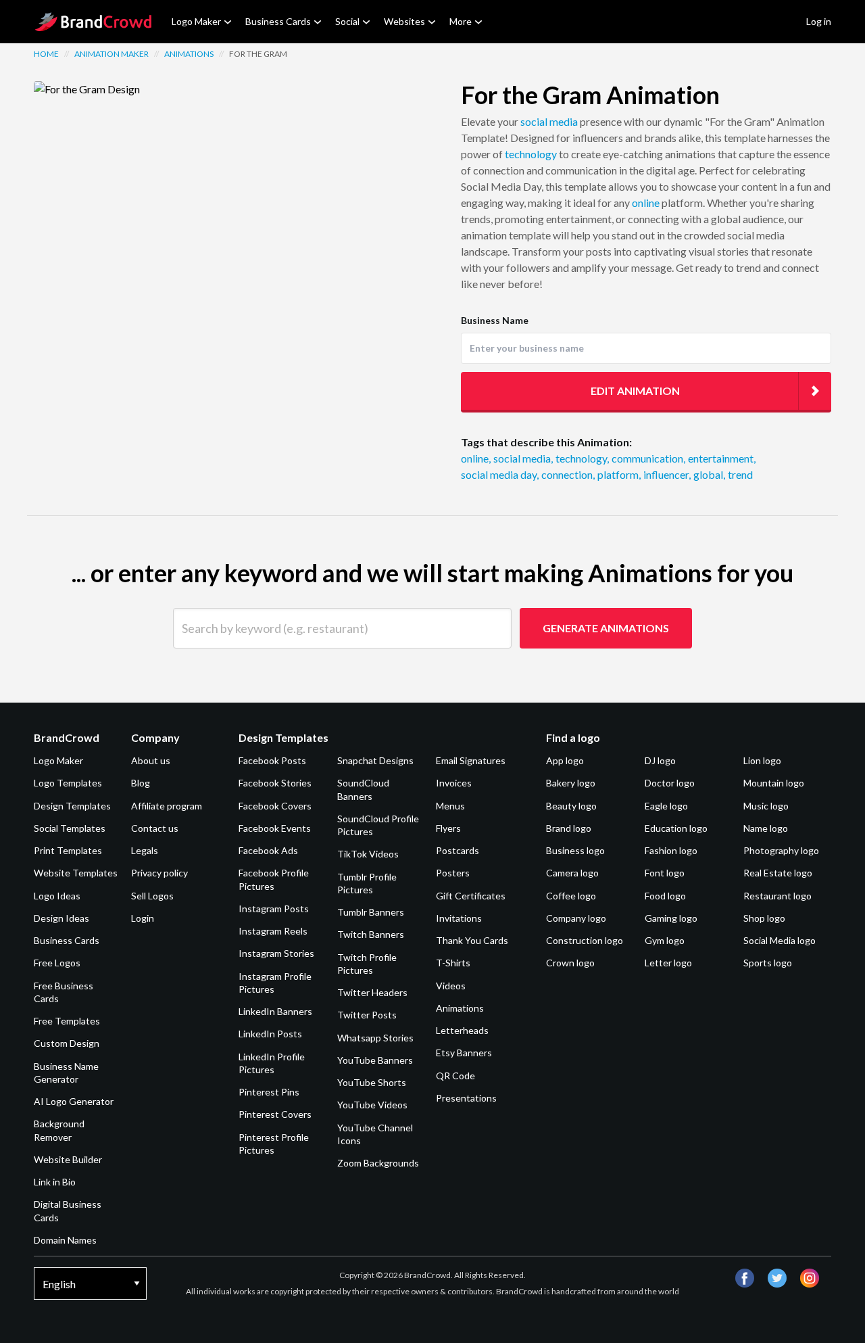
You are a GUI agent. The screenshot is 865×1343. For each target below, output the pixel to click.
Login (142, 918)
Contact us (154, 828)
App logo (565, 760)
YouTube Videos (372, 1104)
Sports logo (767, 962)
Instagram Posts (274, 908)
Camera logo (572, 872)
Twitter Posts (367, 1014)
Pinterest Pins (269, 1092)
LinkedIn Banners (275, 1011)
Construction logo (584, 940)
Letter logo (668, 962)
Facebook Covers (275, 805)
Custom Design (66, 1043)
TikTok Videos (368, 853)
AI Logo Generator (74, 1101)
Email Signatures (470, 760)
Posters (453, 872)
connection (568, 474)
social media (549, 121)
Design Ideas (61, 918)
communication (648, 458)
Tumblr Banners (370, 912)
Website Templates (76, 872)
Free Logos (57, 962)
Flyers (448, 828)
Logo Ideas (57, 895)
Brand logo (568, 828)
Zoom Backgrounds (378, 1163)
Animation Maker (111, 54)
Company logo (576, 918)
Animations (189, 54)
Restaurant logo (777, 895)
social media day (500, 474)
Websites (404, 21)
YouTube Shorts (371, 1082)
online (646, 202)
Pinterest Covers (275, 1114)
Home (46, 54)
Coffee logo (571, 895)
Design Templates (72, 805)
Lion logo (762, 760)
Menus (450, 805)
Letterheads (462, 1030)
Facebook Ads (268, 850)
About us (150, 760)
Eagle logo (666, 805)
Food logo (665, 895)
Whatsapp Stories (375, 1037)
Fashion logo (671, 850)
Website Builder (68, 1159)
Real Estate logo (777, 872)
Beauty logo (571, 805)
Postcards (457, 850)
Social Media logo (779, 940)
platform (619, 474)
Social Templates (69, 828)
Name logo (765, 828)
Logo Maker (196, 21)
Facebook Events (275, 828)
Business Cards (278, 21)
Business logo (575, 850)
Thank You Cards (472, 940)
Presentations (466, 1098)
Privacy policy (159, 872)
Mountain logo (773, 782)
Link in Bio (55, 1181)
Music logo (766, 805)
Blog (140, 782)
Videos (451, 985)
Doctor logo (670, 782)
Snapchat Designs (375, 760)
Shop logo (764, 918)
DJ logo (660, 760)
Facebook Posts (272, 760)
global (709, 474)
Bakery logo (570, 782)
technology (531, 153)
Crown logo (570, 962)
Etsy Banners (464, 1052)
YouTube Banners (375, 1060)
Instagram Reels (273, 931)
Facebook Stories (275, 782)
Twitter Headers (372, 992)
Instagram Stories (276, 953)
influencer (667, 474)
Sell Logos (152, 895)
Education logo (676, 828)
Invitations (459, 918)
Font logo (665, 872)
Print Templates (68, 850)
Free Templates (67, 1021)
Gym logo (665, 940)
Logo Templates (68, 782)
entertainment (722, 458)
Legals (144, 850)
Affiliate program (166, 805)
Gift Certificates (470, 895)
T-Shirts (453, 962)
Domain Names (65, 1240)
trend (740, 474)
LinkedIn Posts (270, 1033)
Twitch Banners (370, 934)
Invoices (454, 782)
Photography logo (781, 850)
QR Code (455, 1075)
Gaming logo (671, 918)
